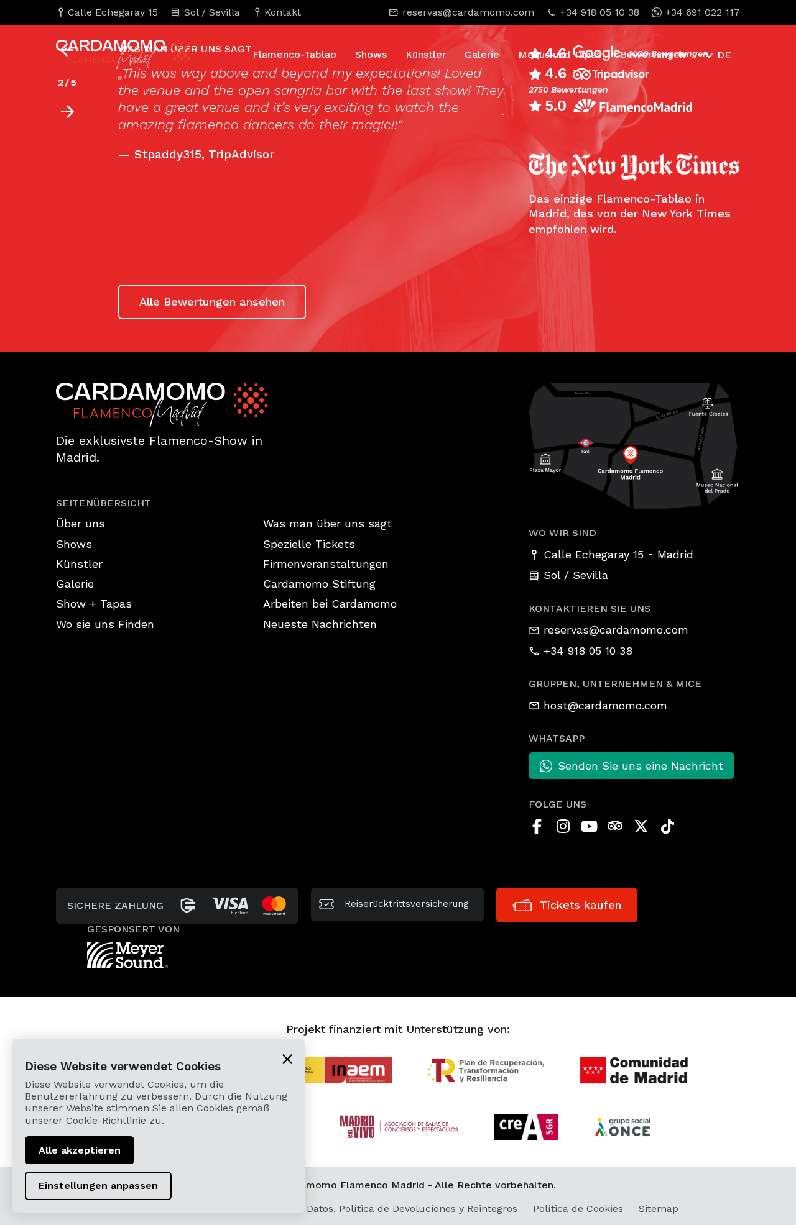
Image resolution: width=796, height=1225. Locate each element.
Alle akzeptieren (80, 1150)
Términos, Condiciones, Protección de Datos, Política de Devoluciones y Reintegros (320, 1208)
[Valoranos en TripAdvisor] (615, 826)
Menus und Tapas (559, 54)
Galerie (482, 54)
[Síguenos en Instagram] (563, 826)
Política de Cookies (578, 1208)
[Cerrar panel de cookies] (287, 1058)
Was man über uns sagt (327, 523)
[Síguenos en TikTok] (667, 826)
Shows (371, 54)
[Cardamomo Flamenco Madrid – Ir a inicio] (102, 54)
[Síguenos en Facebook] (537, 826)
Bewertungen (652, 54)
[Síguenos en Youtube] (589, 826)
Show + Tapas (94, 603)
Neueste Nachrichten (320, 624)
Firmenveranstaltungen (326, 563)
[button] (66, 111)
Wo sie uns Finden (105, 624)
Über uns (80, 523)
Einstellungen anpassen (98, 1185)
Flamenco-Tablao (294, 54)
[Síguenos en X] (641, 826)
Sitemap (658, 1208)
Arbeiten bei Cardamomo (330, 603)
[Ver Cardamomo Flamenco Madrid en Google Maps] (634, 444)
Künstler (425, 54)
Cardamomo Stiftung (319, 583)
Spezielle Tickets (309, 543)
